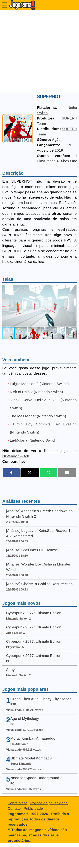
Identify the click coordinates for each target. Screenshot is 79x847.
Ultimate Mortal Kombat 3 (31, 758)
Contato (14, 808)
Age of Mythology (24, 719)
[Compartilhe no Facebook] (11, 472)
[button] (73, 306)
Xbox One (69, 161)
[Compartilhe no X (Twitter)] (30, 472)
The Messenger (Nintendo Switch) (38, 416)
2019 (59, 150)
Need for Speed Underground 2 (36, 778)
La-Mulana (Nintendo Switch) (34, 440)
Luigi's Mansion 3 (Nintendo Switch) (39, 384)
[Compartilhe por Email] (67, 472)
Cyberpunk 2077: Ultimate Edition (33, 613)
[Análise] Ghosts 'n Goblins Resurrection (39, 584)
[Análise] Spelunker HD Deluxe (31, 550)
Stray (10, 670)
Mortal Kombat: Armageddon (34, 738)
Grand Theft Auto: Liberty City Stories (40, 699)
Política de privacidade (49, 803)
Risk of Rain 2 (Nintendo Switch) (36, 392)
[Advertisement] (39, 52)
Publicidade (33, 808)
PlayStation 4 (48, 161)
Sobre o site (17, 803)
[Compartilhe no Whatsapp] (48, 472)
